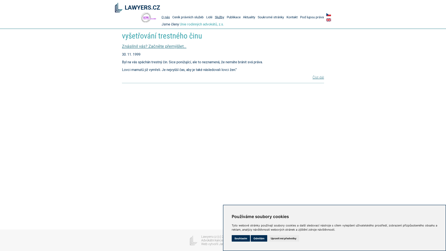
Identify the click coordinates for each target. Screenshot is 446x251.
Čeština (328, 14)
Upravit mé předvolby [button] (283, 238)
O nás (166, 17)
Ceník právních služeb (188, 17)
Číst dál (318, 77)
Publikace (234, 17)
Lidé (209, 17)
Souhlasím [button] (240, 238)
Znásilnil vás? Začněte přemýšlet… (154, 46)
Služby (219, 17)
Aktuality (249, 17)
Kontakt (292, 17)
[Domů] (119, 8)
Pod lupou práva (312, 17)
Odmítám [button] (258, 238)
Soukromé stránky (271, 17)
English (328, 19)
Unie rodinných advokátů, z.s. (202, 24)
